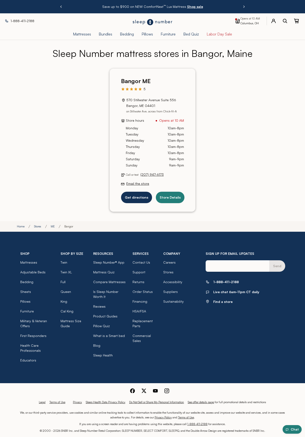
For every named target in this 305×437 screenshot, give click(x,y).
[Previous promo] (61, 7)
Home (21, 226)
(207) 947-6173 (152, 174)
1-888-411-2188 (197, 424)
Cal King (67, 311)
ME (53, 226)
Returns (138, 282)
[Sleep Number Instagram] (167, 391)
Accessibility (172, 282)
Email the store (137, 183)
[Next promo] (244, 7)
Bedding (26, 282)
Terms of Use (57, 402)
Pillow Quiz (101, 326)
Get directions (136, 197)
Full (63, 282)
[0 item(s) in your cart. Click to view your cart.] (296, 21)
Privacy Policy (163, 417)
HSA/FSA (139, 311)
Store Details (170, 197)
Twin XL (66, 272)
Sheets (25, 292)
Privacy (77, 402)
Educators (28, 360)
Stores (37, 226)
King (64, 301)
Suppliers (170, 292)
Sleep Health (103, 355)
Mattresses (28, 262)
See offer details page (201, 402)
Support (138, 272)
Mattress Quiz (104, 272)
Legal (42, 402)
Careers (169, 262)
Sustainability (173, 301)
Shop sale (195, 7)
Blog (96, 345)
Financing (139, 301)
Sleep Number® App (108, 262)
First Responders (33, 336)
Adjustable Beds (33, 272)
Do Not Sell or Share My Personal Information (156, 402)
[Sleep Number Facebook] (132, 391)
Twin (64, 262)
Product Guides (105, 316)
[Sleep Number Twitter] (144, 391)
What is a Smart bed (109, 336)
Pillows (25, 301)
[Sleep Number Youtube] (155, 391)
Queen (66, 292)
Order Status (142, 292)
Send (277, 266)
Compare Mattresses (109, 282)
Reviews (99, 306)
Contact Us (141, 262)
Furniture (27, 311)
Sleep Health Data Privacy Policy (105, 402)
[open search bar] (285, 21)
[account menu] (273, 21)
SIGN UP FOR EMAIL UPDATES (230, 253)
